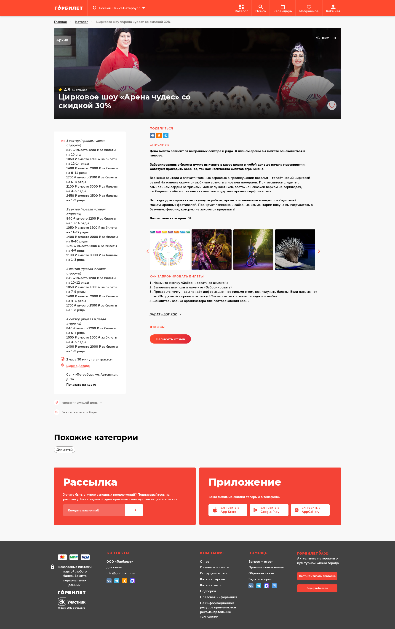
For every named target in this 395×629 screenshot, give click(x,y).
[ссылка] (69, 8)
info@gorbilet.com (121, 573)
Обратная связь (261, 573)
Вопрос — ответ (260, 561)
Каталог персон (212, 579)
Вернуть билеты (317, 588)
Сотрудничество (213, 573)
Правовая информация (218, 597)
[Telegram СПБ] (116, 581)
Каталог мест (210, 585)
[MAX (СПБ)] (132, 581)
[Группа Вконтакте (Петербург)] (109, 581)
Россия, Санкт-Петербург (119, 8)
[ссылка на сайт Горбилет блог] (319, 553)
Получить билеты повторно (317, 576)
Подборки (208, 591)
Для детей (64, 450)
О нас (204, 561)
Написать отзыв (170, 339)
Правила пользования (266, 567)
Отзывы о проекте (214, 567)
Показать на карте (81, 384)
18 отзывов (79, 89)
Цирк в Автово (78, 366)
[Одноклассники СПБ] (124, 581)
